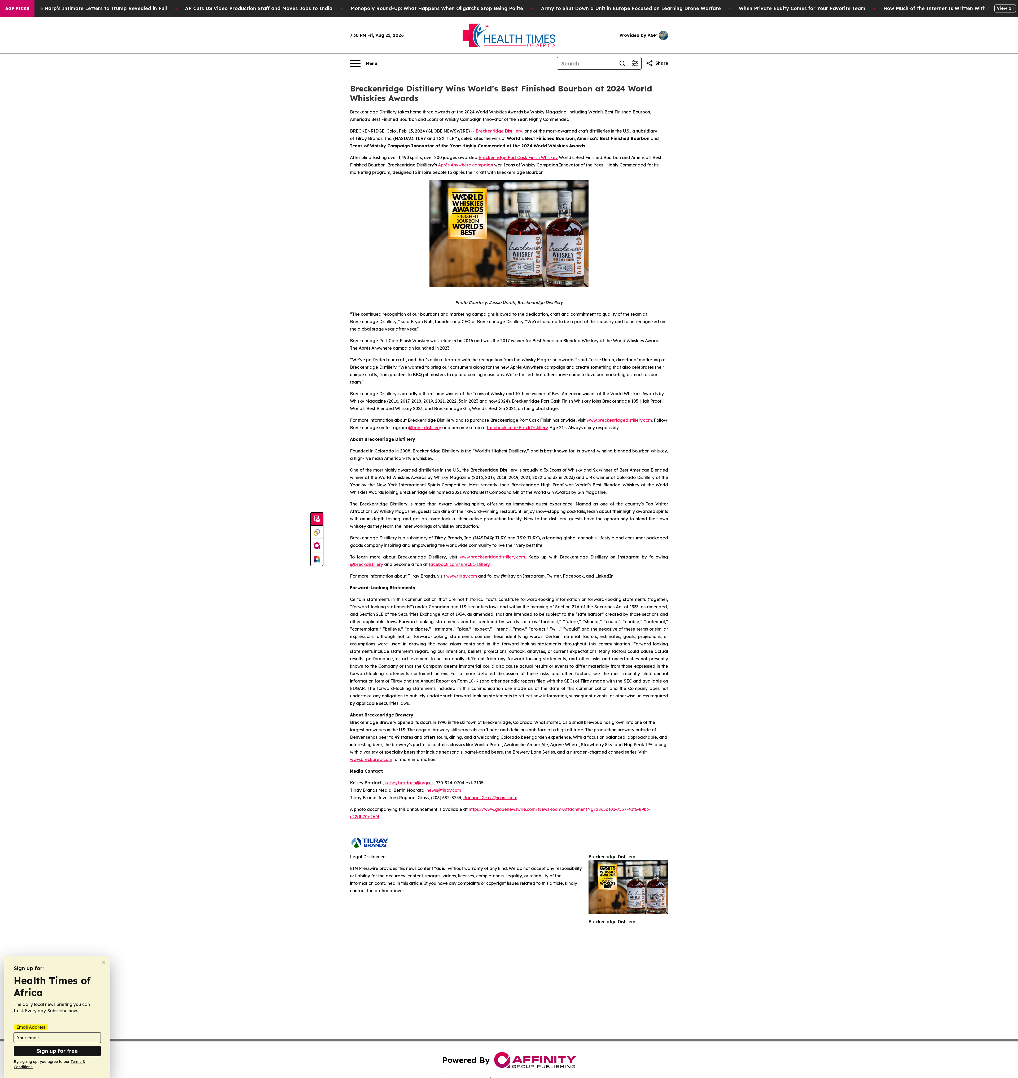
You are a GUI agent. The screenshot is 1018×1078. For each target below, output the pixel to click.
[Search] (622, 63)
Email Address (31, 1027)
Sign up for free (57, 1051)
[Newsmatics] (317, 559)
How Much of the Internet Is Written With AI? (939, 8)
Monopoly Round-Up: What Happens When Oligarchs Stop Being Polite (436, 8)
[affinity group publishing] (317, 545)
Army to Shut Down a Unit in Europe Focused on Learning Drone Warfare (631, 8)
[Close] (103, 962)
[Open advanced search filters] (635, 63)
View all (1005, 8)
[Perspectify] (317, 532)
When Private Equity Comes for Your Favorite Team (802, 8)
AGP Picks (17, 8)
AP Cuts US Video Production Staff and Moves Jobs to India (258, 8)
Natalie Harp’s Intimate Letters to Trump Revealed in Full (96, 8)
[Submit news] (317, 519)
